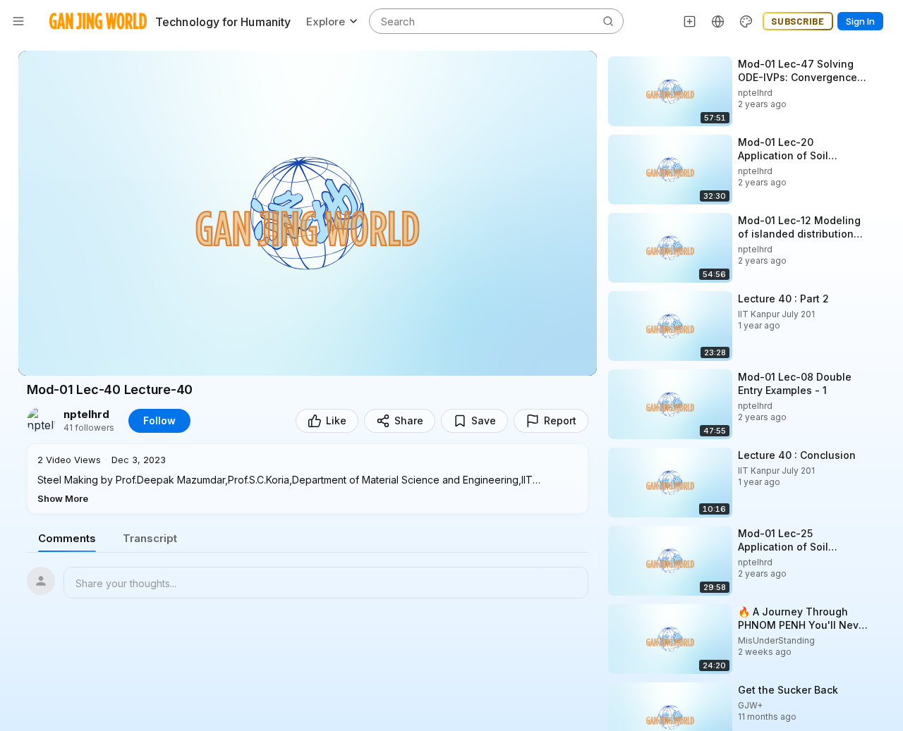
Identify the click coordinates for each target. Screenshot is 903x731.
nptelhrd (86, 414)
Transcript (150, 538)
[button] (307, 478)
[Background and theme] (746, 21)
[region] (307, 213)
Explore (325, 21)
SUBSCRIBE (798, 21)
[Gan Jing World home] (98, 21)
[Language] (718, 21)
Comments (67, 538)
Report (560, 420)
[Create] (690, 21)
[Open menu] (18, 21)
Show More (62, 498)
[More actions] (882, 63)
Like (336, 420)
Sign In (860, 21)
